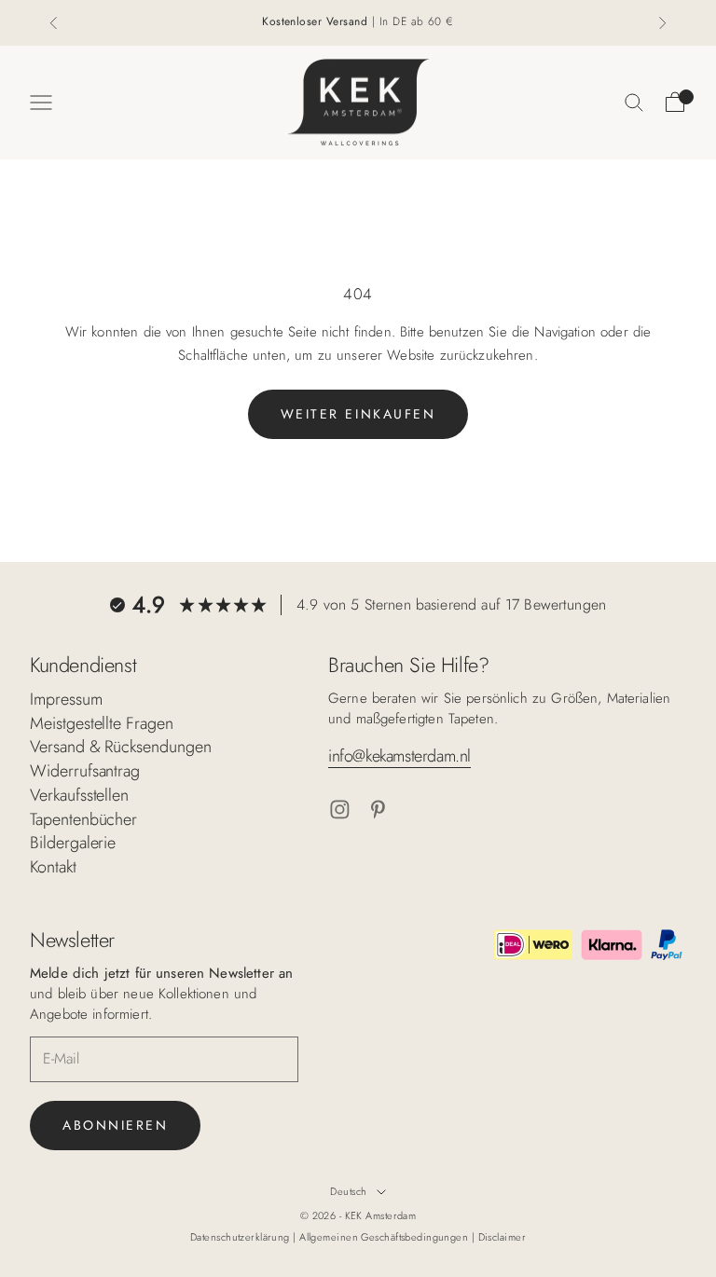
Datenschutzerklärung (241, 1236)
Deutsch (348, 1191)
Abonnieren (115, 1125)
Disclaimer (502, 1236)
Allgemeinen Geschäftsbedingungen (385, 1236)
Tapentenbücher (83, 819)
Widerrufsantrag (85, 771)
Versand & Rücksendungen (121, 747)
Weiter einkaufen (358, 414)
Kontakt (53, 867)
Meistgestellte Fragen (101, 723)
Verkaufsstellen (79, 795)
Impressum (66, 699)
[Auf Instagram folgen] (339, 809)
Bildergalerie (73, 843)
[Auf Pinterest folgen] (378, 809)
